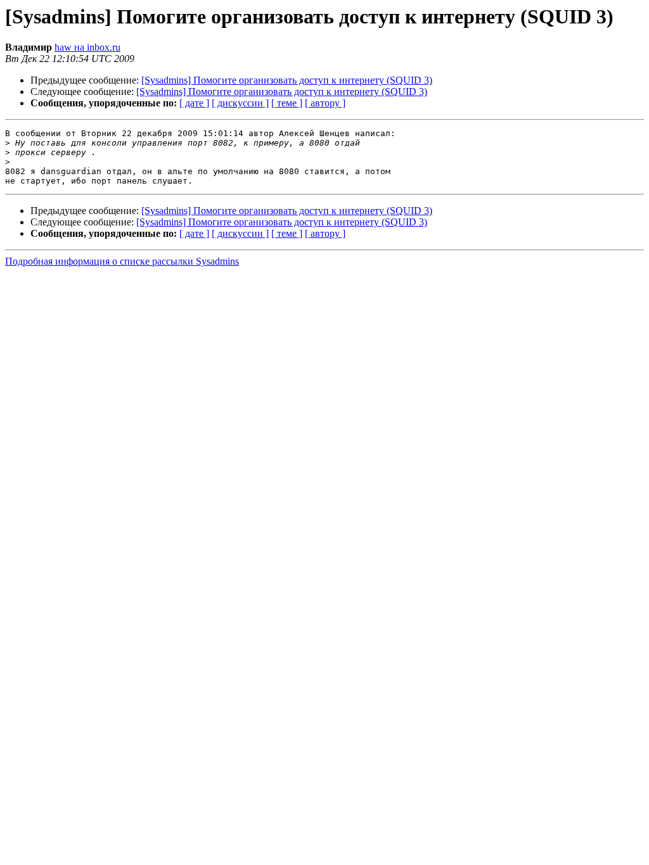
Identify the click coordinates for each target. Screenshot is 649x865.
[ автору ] (325, 103)
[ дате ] (194, 103)
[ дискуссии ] (240, 103)
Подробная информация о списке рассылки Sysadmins (122, 261)
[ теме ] (286, 103)
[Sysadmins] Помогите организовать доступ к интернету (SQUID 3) (286, 80)
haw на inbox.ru (87, 47)
